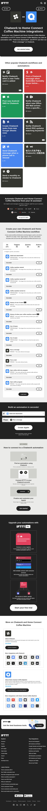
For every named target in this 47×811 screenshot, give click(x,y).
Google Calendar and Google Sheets (37, 746)
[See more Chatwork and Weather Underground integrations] (34, 663)
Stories (3, 743)
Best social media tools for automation (10, 791)
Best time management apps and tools (10, 774)
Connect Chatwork (12, 647)
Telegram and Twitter (33, 760)
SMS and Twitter (32, 753)
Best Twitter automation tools (8, 772)
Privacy (34, 801)
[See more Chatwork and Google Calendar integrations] (10, 657)
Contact (29, 801)
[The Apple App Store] (19, 795)
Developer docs (5, 760)
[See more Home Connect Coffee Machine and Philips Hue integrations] (34, 705)
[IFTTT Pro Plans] (25, 302)
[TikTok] (31, 805)
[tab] (7, 245)
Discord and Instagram (34, 741)
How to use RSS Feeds (6, 779)
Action (13, 351)
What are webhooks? (6, 781)
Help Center (4, 751)
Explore (3, 739)
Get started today (23, 49)
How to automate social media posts (9, 788)
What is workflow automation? (8, 776)
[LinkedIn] (17, 805)
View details (9, 262)
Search (3, 755)
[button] (45, 3)
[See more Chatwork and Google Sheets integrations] (34, 657)
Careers (15, 801)
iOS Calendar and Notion (34, 743)
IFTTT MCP (3, 748)
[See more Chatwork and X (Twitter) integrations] (10, 663)
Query (13, 304)
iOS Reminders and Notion (35, 755)
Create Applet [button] (23, 428)
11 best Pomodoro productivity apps (9, 784)
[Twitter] (27, 805)
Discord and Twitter (33, 763)
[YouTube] (24, 805)
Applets (3, 746)
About (38, 801)
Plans (2, 758)
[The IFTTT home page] (5, 3)
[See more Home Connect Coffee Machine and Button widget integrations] (10, 699)
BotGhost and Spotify (34, 751)
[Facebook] (14, 805)
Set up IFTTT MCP (23, 217)
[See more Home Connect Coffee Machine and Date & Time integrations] (22, 699)
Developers (8, 801)
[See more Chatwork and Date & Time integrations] (22, 657)
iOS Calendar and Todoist (35, 758)
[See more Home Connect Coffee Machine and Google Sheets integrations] (10, 705)
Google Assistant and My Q (35, 748)
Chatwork (11, 28)
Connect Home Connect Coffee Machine (17, 690)
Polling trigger (15, 257)
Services (3, 741)
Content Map (4, 753)
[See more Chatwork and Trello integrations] (22, 663)
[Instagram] (21, 805)
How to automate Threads (7, 786)
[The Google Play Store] (28, 795)
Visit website (8, 643)
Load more (23, 394)
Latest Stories (5, 767)
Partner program (22, 801)
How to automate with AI (6, 769)
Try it (39, 262)
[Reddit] (34, 805)
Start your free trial (23, 608)
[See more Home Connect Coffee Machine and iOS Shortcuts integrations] (22, 705)
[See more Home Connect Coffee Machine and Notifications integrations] (34, 699)
